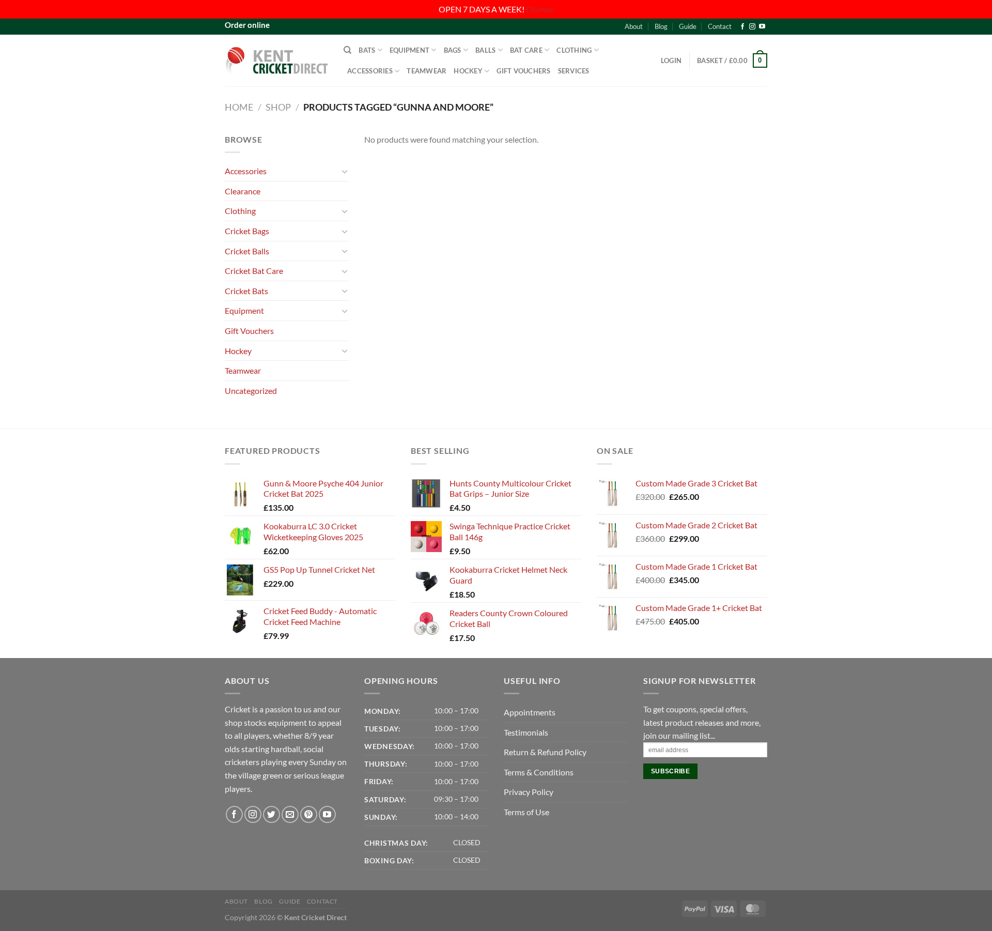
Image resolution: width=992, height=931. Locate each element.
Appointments (529, 712)
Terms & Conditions (539, 772)
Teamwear (426, 71)
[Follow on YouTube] (762, 26)
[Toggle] (344, 171)
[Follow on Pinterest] (308, 814)
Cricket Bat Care (254, 271)
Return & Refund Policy (545, 752)
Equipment (409, 50)
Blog (661, 26)
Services (574, 71)
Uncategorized (251, 390)
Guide (687, 26)
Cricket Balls (247, 251)
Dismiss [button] (540, 9)
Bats (367, 50)
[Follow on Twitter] (271, 814)
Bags (452, 50)
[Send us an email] (290, 814)
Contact (720, 26)
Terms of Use (526, 812)
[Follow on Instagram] (752, 26)
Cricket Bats (246, 291)
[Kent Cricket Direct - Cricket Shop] (276, 60)
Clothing (574, 50)
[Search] (347, 50)
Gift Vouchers (523, 71)
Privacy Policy (528, 792)
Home (239, 107)
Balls (485, 50)
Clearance (242, 191)
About (634, 26)
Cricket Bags (247, 231)
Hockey (468, 71)
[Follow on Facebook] (742, 26)
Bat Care (526, 50)
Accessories (370, 71)
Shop (278, 107)
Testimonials (526, 732)
